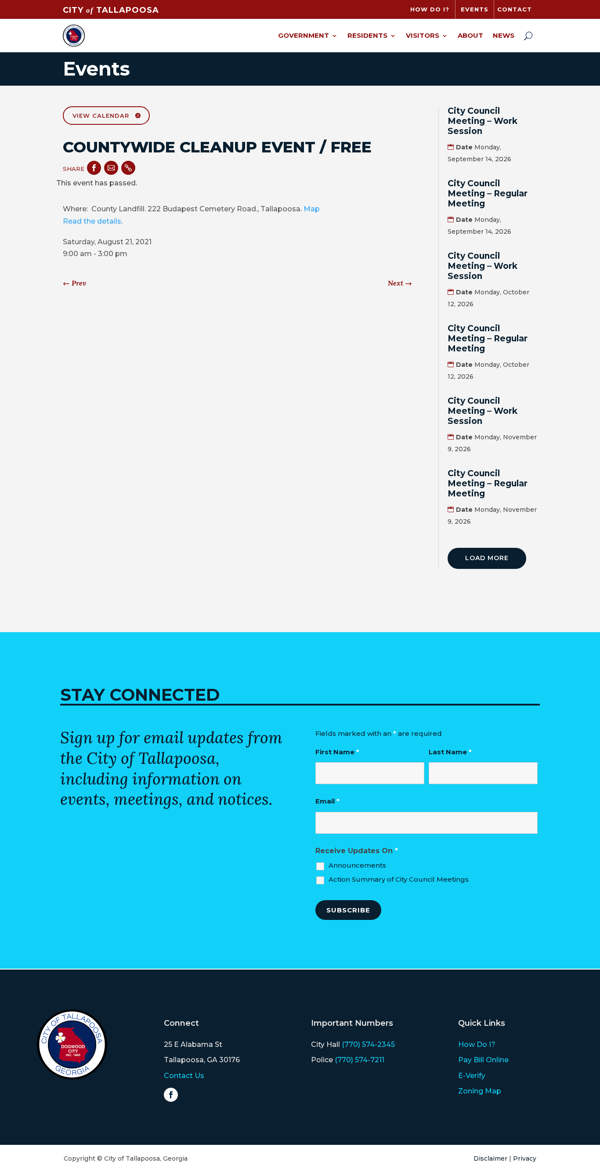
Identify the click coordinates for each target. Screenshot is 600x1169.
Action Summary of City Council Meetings (399, 879)
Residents (367, 35)
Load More (487, 558)
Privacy (524, 1158)
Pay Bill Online (483, 1060)
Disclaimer (490, 1158)
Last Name (450, 752)
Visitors (422, 35)
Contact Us (184, 1075)
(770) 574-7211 (359, 1060)
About (470, 35)
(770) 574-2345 (368, 1044)
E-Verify (471, 1075)
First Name (337, 752)
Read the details (92, 221)
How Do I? (476, 1044)
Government (303, 35)
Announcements (357, 865)
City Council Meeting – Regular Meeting (488, 193)
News (503, 35)
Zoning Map (479, 1091)
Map (312, 209)
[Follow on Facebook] (171, 1095)
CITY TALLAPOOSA (111, 10)
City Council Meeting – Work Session (482, 121)
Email (327, 801)
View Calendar (100, 115)
